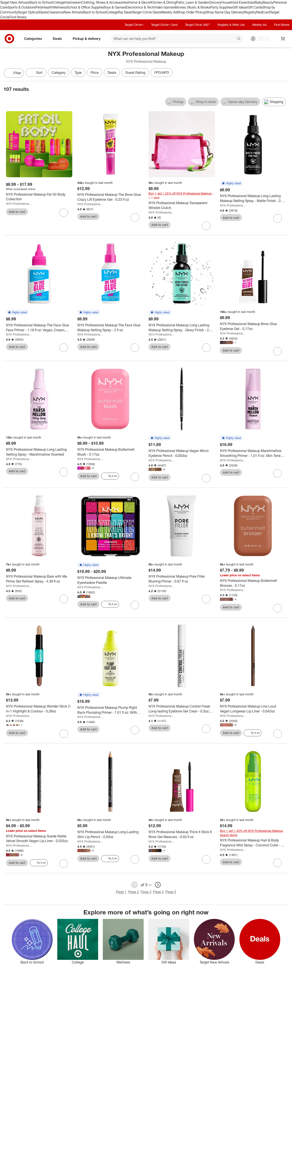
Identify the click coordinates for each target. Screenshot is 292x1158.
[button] (231, 183)
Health (47, 7)
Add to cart (17, 212)
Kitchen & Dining (163, 2)
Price (95, 72)
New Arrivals (73, 12)
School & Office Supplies (85, 7)
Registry (250, 12)
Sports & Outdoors (21, 7)
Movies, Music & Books (192, 7)
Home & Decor (139, 2)
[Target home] (9, 38)
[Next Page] (284, 73)
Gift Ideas (239, 7)
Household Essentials (238, 2)
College (59, 2)
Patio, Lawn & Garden (192, 2)
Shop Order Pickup (191, 12)
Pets (38, 7)
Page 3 (146, 892)
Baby (259, 2)
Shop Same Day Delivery (225, 12)
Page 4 (158, 892)
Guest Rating (135, 72)
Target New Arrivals (14, 2)
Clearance (56, 12)
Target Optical (28, 12)
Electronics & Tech (140, 7)
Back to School (41, 2)
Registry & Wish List (231, 24)
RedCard (263, 12)
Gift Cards (255, 7)
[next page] (157, 884)
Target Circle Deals (146, 12)
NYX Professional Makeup (19, 203)
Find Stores (18, 17)
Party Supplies (221, 7)
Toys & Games (115, 7)
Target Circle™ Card (164, 24)
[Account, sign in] (261, 38)
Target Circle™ (134, 24)
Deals (43, 12)
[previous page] (134, 884)
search (239, 39)
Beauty (268, 2)
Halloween (73, 2)
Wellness (59, 7)
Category (59, 72)
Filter (17, 73)
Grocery (215, 2)
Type (78, 72)
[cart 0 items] (283, 38)
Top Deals (125, 12)
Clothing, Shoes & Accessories (104, 2)
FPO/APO (161, 72)
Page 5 (170, 892)
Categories (33, 38)
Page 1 (121, 892)
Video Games (164, 7)
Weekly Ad (169, 12)
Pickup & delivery (86, 38)
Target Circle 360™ (197, 24)
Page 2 (133, 892)
